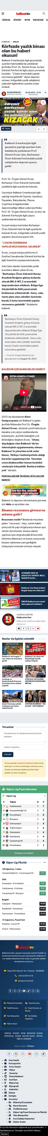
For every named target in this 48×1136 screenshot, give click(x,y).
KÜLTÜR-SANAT (28, 1036)
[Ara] (43, 13)
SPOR (27, 20)
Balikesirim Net (24, 617)
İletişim (12, 1096)
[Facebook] (23, 629)
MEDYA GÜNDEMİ (24, 1039)
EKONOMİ (38, 20)
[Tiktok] (28, 991)
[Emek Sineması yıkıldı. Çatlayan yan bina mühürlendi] (12, 696)
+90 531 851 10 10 (25, 976)
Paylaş (7, 129)
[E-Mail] (19, 629)
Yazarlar (13, 1073)
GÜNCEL (6, 20)
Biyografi (14, 1086)
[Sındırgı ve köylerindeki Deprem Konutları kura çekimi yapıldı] (12, 671)
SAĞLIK (18, 1036)
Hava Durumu (34, 1003)
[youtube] (29, 1054)
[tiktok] (43, 1054)
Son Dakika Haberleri (31, 1017)
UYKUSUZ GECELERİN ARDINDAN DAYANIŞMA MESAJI (35, 681)
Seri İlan (13, 1080)
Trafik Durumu (12, 1008)
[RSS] (38, 991)
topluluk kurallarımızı (25, 763)
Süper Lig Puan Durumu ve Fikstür (30, 1112)
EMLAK (16, 42)
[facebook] (9, 1054)
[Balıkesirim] (22, 14)
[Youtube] (38, 629)
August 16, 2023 (29, 359)
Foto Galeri (15, 1067)
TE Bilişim (30, 1046)
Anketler (13, 1089)
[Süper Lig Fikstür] (44, 863)
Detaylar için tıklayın (24, 853)
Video (12, 1070)
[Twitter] (28, 629)
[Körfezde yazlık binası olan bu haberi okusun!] (24, 112)
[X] (15, 991)
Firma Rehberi (16, 1076)
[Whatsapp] (33, 991)
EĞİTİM (39, 1036)
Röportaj (13, 1083)
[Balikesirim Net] (8, 619)
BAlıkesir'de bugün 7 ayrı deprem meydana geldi (12, 659)
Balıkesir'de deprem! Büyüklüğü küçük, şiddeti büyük (34, 659)
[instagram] (22, 1054)
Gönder (8, 754)
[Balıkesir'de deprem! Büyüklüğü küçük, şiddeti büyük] (35, 649)
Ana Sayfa (14, 1060)
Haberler (6, 42)
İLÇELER (39, 1033)
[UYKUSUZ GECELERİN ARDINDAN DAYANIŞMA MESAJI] (35, 671)
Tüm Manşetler (13, 1016)
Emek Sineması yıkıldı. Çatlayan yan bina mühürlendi (12, 706)
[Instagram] (33, 629)
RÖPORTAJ (8, 1036)
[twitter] (16, 1054)
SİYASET (17, 20)
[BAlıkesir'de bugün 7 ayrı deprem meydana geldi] (12, 649)
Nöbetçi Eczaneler (14, 1003)
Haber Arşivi (12, 1024)
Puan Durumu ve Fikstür (33, 1009)
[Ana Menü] (3, 14)
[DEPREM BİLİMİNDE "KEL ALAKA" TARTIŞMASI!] (35, 696)
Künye (12, 1093)
